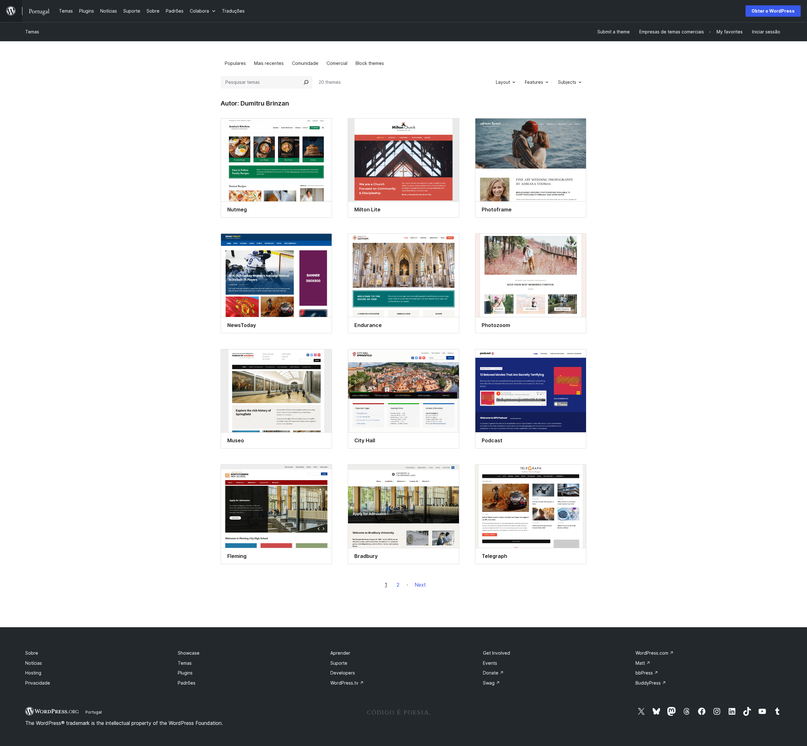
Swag (491, 683)
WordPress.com (655, 653)
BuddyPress (651, 683)
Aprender (340, 653)
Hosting (33, 672)
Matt (643, 663)
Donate (493, 672)
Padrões (186, 683)
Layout (503, 82)
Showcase (189, 653)
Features (534, 82)
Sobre (31, 653)
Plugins (185, 672)
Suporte (338, 663)
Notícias (33, 663)
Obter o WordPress (773, 11)
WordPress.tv (347, 683)
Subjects (567, 82)
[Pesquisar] (306, 82)
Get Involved (496, 653)
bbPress (647, 672)
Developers (342, 672)
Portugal (93, 711)
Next (420, 585)
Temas (32, 31)
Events (490, 663)
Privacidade (37, 683)
